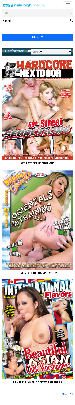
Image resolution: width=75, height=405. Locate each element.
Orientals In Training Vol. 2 (37, 273)
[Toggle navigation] (68, 4)
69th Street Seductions (37, 163)
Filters (36, 37)
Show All (67, 394)
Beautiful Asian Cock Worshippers (37, 382)
